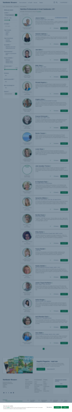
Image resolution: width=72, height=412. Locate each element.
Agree (65, 407)
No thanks (57, 407)
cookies (8, 407)
